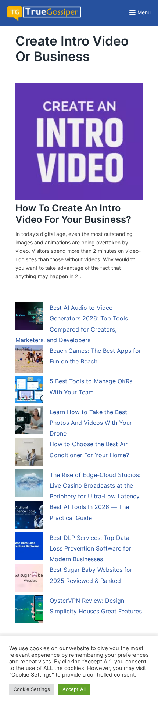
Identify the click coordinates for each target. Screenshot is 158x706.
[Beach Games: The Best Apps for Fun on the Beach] (29, 360)
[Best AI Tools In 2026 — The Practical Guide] (29, 516)
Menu (144, 12)
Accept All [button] (74, 689)
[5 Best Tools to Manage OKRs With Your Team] (29, 391)
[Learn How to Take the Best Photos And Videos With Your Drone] (29, 421)
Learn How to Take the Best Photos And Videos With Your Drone (91, 422)
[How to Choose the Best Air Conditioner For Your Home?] (29, 453)
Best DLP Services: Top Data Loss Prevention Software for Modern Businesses (90, 548)
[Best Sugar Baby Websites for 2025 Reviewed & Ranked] (29, 579)
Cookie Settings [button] (32, 689)
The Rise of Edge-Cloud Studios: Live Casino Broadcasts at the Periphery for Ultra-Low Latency (95, 485)
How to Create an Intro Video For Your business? (73, 213)
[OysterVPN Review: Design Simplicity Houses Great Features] (29, 610)
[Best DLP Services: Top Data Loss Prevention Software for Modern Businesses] (29, 547)
